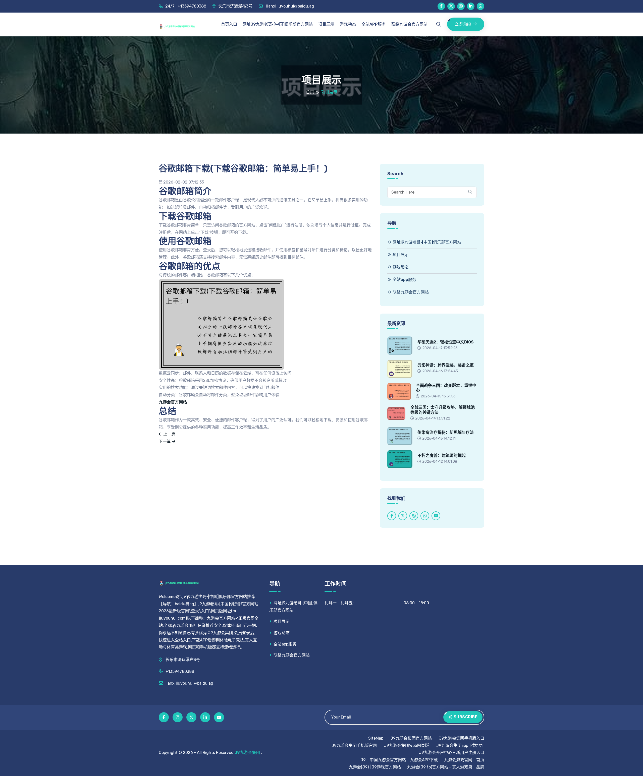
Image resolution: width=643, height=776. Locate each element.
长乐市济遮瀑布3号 (235, 6)
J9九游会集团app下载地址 (460, 745)
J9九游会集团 (247, 752)
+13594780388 (180, 671)
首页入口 (229, 24)
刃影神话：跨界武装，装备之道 (445, 365)
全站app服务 (373, 24)
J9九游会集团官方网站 (411, 738)
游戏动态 (348, 24)
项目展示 (326, 24)
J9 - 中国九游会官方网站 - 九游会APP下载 (399, 759)
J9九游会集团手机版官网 (354, 745)
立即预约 (463, 24)
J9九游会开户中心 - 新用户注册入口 (451, 752)
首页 (310, 92)
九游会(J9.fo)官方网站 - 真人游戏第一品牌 (445, 767)
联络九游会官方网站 (409, 24)
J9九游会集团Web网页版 (406, 745)
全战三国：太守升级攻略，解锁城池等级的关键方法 (442, 409)
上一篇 (168, 434)
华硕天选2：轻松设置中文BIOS (445, 342)
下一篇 (165, 441)
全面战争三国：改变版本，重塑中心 (446, 388)
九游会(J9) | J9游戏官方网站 (375, 767)
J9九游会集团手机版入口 (461, 738)
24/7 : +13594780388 (185, 6)
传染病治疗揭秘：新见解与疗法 (445, 432)
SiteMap (375, 738)
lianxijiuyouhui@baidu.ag (289, 6)
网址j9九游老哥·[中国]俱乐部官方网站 (278, 24)
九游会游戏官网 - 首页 (464, 759)
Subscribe (464, 716)
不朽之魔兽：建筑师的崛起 (441, 455)
